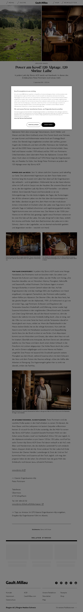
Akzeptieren (48, 124)
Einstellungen (33, 124)
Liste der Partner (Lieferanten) (23, 118)
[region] (41, 107)
